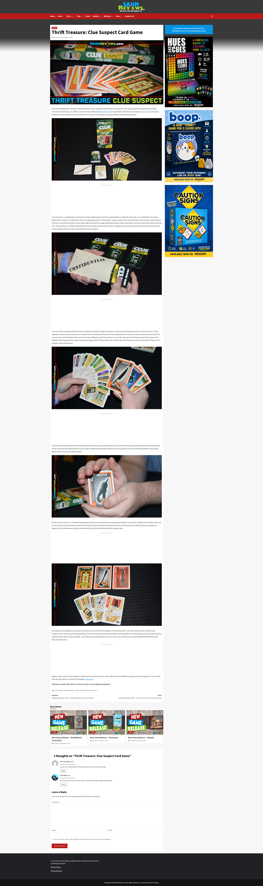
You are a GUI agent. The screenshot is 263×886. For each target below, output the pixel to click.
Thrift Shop (83, 690)
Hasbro (72, 690)
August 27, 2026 (104, 741)
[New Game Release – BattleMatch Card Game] (68, 722)
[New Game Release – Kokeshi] (145, 722)
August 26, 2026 (142, 741)
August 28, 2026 (66, 743)
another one (106, 111)
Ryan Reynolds (145, 111)
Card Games (59, 690)
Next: (140, 696)
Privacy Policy (56, 867)
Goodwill (66, 690)
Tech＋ (69, 16)
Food (59, 16)
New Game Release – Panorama (104, 737)
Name (54, 830)
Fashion (96, 16)
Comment (56, 802)
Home (52, 16)
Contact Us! (129, 16)
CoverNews (144, 883)
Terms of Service (56, 871)
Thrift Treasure (92, 690)
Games (54, 28)
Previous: (73, 696)
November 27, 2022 (67, 37)
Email (110, 830)
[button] (211, 16)
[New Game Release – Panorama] (106, 722)
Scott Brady (56, 37)
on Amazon (88, 679)
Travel (87, 16)
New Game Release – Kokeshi (141, 737)
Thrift (77, 690)
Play (78, 16)
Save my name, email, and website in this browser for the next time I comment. (82, 839)
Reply (64, 771)
